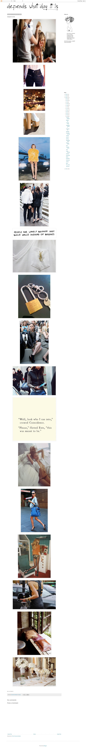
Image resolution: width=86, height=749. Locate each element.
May (67, 110)
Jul (67, 106)
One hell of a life (68, 133)
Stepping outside (67, 126)
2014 (66, 94)
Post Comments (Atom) (16, 736)
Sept (67, 103)
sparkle (67, 135)
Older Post (59, 734)
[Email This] (23, 694)
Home (34, 734)
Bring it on (67, 121)
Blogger (45, 745)
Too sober (68, 164)
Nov (67, 100)
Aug (67, 105)
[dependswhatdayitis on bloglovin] (69, 31)
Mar (67, 113)
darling (67, 138)
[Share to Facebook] (27, 694)
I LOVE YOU (67, 123)
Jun (67, 108)
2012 (66, 97)
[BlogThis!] (24, 694)
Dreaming (68, 155)
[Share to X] (26, 694)
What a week (67, 143)
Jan (67, 116)
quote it (67, 137)
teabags (67, 131)
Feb (67, 114)
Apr (67, 111)
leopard (67, 153)
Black (67, 156)
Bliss (67, 163)
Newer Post (10, 734)
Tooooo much (67, 148)
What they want (68, 141)
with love (67, 166)
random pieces (68, 118)
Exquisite (68, 158)
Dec (67, 98)
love (67, 145)
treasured (68, 160)
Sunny (67, 161)
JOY (67, 149)
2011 (66, 168)
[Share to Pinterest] (28, 694)
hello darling (68, 152)
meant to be (67, 129)
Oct (67, 102)
